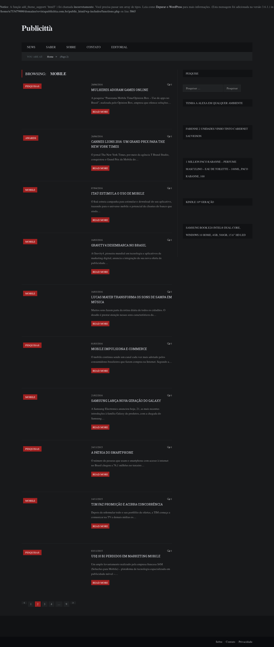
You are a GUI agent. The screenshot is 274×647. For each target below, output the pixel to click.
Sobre (219, 642)
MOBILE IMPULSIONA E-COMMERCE (119, 349)
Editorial (119, 47)
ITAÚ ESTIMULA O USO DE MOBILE (117, 193)
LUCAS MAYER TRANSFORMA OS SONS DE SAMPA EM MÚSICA (131, 299)
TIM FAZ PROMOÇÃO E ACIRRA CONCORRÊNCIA (127, 504)
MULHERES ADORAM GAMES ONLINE (119, 90)
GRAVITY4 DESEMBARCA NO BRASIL (118, 245)
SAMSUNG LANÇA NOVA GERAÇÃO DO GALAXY (126, 401)
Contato (230, 642)
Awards (30, 138)
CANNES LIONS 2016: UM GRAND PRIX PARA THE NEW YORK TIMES (128, 144)
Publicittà (37, 28)
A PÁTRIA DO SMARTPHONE (112, 452)
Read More (100, 111)
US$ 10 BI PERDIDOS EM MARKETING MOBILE (125, 556)
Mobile (30, 189)
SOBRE (71, 47)
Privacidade (245, 642)
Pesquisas (32, 86)
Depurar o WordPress (169, 7)
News (31, 47)
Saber (51, 47)
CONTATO (94, 47)
